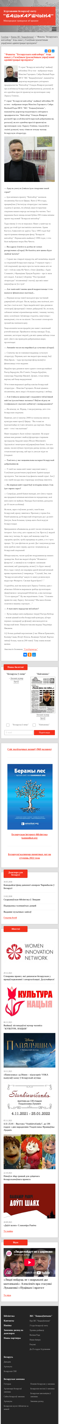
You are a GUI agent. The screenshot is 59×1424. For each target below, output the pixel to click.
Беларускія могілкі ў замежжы (42, 1389)
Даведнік (7, 1362)
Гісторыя (7, 1384)
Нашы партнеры (12, 1338)
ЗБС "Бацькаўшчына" (41, 1316)
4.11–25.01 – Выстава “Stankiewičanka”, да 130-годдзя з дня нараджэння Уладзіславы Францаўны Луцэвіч (29, 1127)
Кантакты (9, 1321)
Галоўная (4, 37)
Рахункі (33, 1344)
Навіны (7, 1325)
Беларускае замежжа (14, 1379)
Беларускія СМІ (10, 1371)
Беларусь (8, 1357)
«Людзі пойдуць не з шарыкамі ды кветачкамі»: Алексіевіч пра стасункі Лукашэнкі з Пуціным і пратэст (28, 1283)
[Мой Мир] (53, 51)
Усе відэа (7, 1295)
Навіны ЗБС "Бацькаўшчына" (22, 37)
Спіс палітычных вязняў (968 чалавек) (29, 749)
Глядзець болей (10, 918)
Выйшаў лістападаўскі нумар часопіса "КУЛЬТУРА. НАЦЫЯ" (23, 1027)
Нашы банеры (35, 1340)
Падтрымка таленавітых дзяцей (20, 906)
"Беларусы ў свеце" (20, 725)
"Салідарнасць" (31, 649)
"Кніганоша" (44, 725)
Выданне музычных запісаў (17, 912)
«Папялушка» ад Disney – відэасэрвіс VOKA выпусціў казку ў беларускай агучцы (26, 1076)
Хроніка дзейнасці (37, 1330)
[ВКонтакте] (46, 51)
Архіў (16, 681)
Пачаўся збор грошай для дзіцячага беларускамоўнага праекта (22, 1178)
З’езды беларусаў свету (39, 1325)
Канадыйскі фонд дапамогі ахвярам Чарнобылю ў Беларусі (29, 886)
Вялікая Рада (35, 1335)
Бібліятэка (9, 1316)
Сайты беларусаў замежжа (14, 1396)
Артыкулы (8, 1366)
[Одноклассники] (49, 51)
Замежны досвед (36, 1401)
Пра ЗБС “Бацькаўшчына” (40, 1321)
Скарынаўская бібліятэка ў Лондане (22, 899)
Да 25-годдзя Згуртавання (40, 1349)
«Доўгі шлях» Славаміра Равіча (20, 1225)
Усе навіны (8, 1231)
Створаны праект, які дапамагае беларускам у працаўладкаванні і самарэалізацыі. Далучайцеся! (29, 978)
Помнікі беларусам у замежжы (42, 1384)
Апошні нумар (16, 678)
